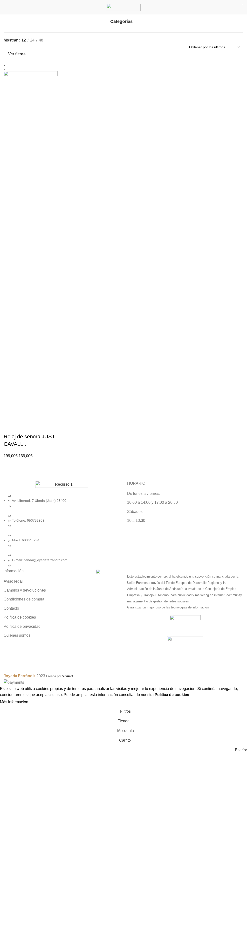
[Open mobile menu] (5, 7)
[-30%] (31, 252)
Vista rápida (36, 451)
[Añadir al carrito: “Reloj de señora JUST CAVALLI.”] (27, 451)
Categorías (121, 22)
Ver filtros (17, 54)
